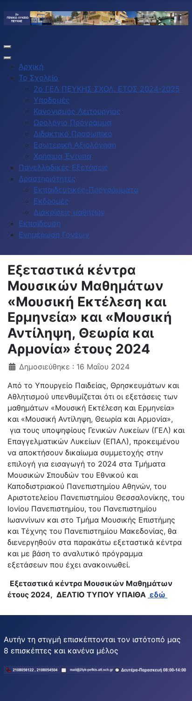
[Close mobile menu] (7, 58)
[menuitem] (31, 66)
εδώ (157, 594)
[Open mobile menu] (7, 46)
